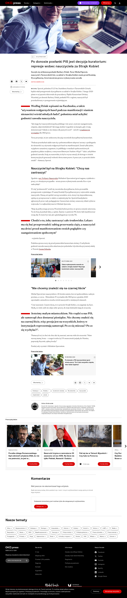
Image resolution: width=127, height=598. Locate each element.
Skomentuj (15, 92)
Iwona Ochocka (45, 249)
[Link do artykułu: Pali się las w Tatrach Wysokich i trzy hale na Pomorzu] (95, 436)
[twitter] (85, 383)
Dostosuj (96, 591)
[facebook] (80, 383)
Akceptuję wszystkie (112, 591)
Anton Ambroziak (47, 403)
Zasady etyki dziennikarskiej (74, 556)
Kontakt (37, 567)
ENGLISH (38, 574)
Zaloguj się (40, 507)
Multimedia (48, 3)
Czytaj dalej (33, 464)
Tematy (26, 3)
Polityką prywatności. (33, 592)
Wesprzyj (106, 3)
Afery (116, 450)
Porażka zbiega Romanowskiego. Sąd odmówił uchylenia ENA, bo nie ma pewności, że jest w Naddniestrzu (23, 456)
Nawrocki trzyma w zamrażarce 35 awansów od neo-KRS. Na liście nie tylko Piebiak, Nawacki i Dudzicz (59, 456)
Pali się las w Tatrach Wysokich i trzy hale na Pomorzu (93, 454)
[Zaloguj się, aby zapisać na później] (37, 450)
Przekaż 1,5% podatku (42, 559)
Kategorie (36, 3)
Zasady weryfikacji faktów (73, 552)
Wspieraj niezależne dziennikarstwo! (17, 555)
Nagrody (38, 563)
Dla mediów (69, 567)
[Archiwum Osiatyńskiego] (75, 585)
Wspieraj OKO (40, 556)
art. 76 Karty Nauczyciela (48, 178)
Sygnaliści (38, 571)
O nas (37, 552)
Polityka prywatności (72, 563)
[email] (89, 383)
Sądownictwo (12, 450)
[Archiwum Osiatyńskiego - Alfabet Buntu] (52, 585)
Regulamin (68, 559)
